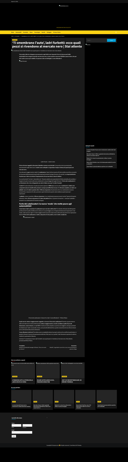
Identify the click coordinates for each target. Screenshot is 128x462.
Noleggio (49, 32)
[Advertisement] (64, 17)
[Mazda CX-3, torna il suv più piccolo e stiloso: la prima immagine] (64, 396)
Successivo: (63, 347)
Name (13, 423)
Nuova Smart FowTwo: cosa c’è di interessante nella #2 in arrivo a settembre (101, 163)
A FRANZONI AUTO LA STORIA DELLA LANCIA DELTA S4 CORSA (22, 381)
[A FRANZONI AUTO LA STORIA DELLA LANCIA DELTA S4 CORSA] (23, 370)
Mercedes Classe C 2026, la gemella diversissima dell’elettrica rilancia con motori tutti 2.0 (101, 155)
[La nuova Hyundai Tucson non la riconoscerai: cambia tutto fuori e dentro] (21, 396)
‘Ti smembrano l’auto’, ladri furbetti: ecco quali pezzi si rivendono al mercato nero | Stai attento (48, 338)
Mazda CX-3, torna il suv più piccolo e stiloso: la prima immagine (99, 159)
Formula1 (25, 32)
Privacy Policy (56, 32)
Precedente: (32, 347)
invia (14, 436)
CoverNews (72, 445)
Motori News (28, 340)
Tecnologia (37, 32)
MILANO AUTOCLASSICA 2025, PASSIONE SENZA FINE (45, 381)
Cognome (24, 427)
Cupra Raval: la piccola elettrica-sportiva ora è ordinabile (100, 166)
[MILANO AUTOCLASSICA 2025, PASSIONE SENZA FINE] (48, 370)
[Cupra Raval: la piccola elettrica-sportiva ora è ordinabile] (107, 396)
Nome (13, 427)
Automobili (18, 32)
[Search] (116, 32)
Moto (12, 32)
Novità (43, 32)
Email (13, 430)
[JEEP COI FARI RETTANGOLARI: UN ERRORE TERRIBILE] (73, 370)
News (31, 32)
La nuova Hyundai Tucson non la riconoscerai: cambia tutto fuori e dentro (101, 150)
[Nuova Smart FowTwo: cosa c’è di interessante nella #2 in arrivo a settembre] (85, 396)
